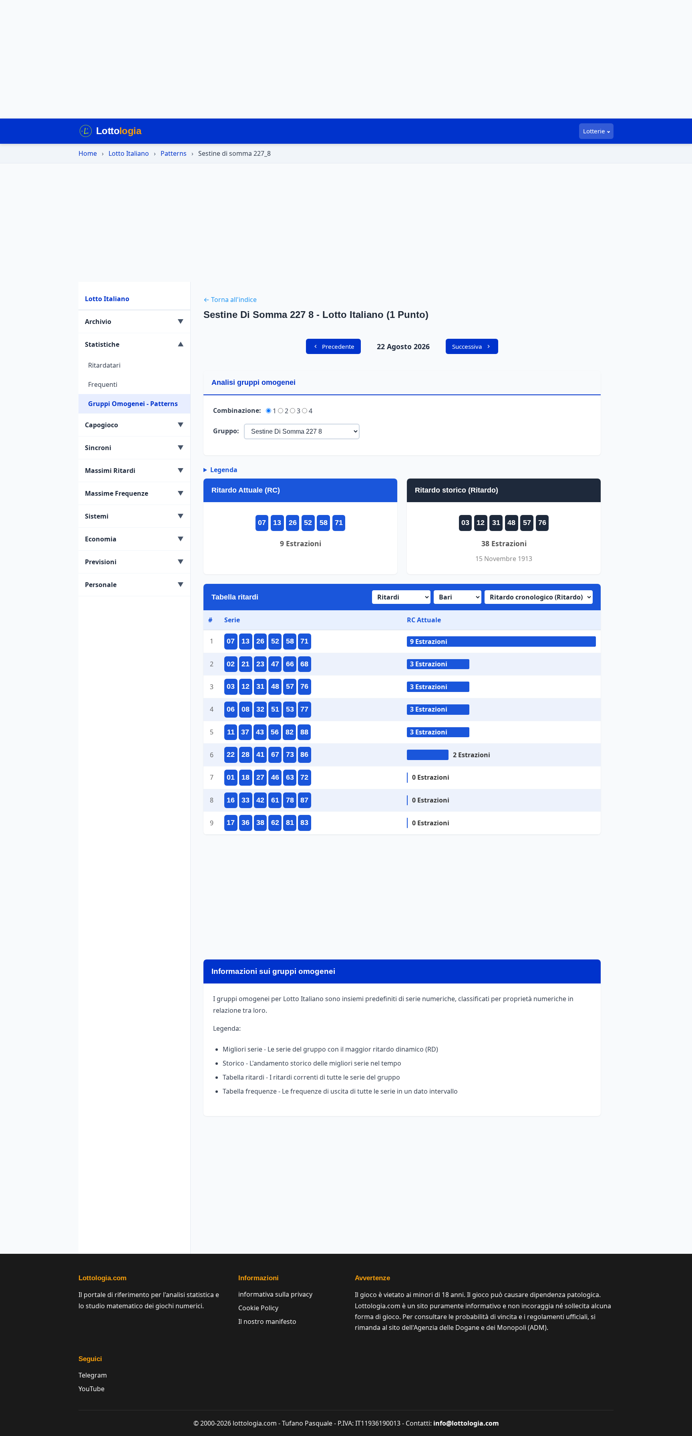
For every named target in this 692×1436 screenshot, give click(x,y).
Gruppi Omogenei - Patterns (133, 403)
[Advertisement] (346, 59)
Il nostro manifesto (267, 1321)
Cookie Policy (258, 1307)
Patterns (174, 153)
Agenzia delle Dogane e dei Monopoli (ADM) (480, 1327)
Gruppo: (226, 430)
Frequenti (102, 384)
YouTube (91, 1388)
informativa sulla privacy (275, 1294)
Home (87, 153)
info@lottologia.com (466, 1423)
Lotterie (594, 131)
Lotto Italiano (129, 153)
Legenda (223, 469)
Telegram (92, 1375)
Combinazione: (237, 410)
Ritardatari (104, 365)
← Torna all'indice (230, 299)
